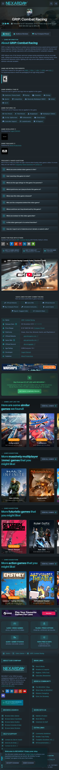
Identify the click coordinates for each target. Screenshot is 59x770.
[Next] (56, 430)
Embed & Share (40, 311)
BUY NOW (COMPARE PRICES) (29, 391)
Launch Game (49, 307)
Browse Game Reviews (12, 728)
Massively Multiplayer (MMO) (36, 99)
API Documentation (42, 743)
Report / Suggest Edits (21, 311)
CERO (43, 70)
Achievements (26, 117)
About (7, 34)
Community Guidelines (43, 733)
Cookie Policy (29, 754)
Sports (7, 99)
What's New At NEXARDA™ (44, 690)
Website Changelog (42, 693)
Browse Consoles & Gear (13, 725)
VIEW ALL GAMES (48, 406)
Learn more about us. (8, 686)
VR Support (39, 121)
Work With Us (40, 719)
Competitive (18, 99)
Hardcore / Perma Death (12, 95)
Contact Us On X (10, 746)
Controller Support (11, 121)
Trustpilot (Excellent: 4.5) (44, 739)
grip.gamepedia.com (30, 340)
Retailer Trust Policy (42, 736)
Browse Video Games (12, 716)
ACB (49, 70)
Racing (27, 95)
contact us (38, 164)
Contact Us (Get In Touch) (13, 739)
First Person (8, 114)
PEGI (31, 70)
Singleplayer (33, 114)
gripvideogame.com (30, 336)
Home (8, 653)
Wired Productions (15, 145)
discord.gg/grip (28, 344)
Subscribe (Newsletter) (43, 675)
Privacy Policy (49, 759)
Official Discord (50, 303)
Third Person (21, 114)
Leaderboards (26, 121)
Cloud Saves (41, 117)
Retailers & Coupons (42, 669)
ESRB (26, 70)
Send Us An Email (11, 743)
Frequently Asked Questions (24, 164)
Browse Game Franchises (13, 719)
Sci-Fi (6, 103)
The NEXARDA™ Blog (42, 687)
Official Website (12, 303)
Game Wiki (30, 303)
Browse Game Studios (12, 722)
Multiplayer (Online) (49, 114)
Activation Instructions (31, 307)
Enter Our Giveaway (42, 696)
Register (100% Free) (43, 672)
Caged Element (15, 131)
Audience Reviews (22, 34)
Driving (48, 95)
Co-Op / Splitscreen (11, 117)
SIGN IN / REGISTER (56, 3)
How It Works (40, 666)
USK (37, 70)
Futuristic (38, 95)
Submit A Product (41, 716)
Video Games (20, 653)
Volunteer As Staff (42, 722)
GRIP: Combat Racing (23, 240)
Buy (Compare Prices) (41, 34)
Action (52, 99)
